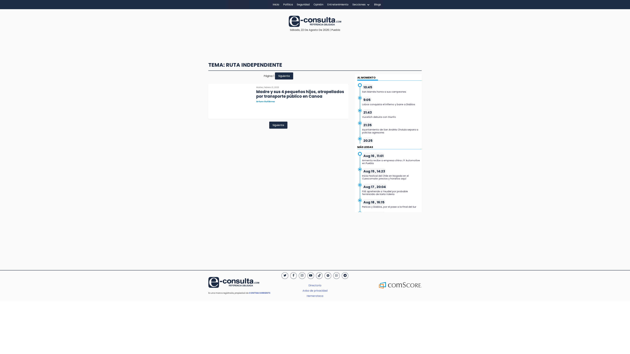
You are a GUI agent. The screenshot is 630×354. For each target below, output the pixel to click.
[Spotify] (328, 275)
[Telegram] (345, 275)
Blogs (377, 4)
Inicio (276, 4)
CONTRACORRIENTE (259, 293)
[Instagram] (302, 275)
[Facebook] (293, 275)
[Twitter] (285, 275)
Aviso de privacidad (315, 291)
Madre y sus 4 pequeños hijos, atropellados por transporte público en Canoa (300, 94)
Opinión (318, 4)
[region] (315, 42)
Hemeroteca (315, 296)
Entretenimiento (337, 4)
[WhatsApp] (336, 275)
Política (288, 4)
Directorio (314, 285)
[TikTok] (319, 275)
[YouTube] (310, 275)
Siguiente (284, 76)
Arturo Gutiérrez (265, 101)
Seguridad (303, 4)
